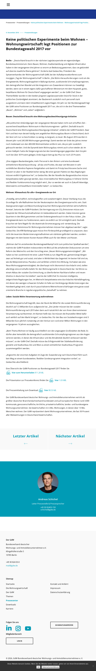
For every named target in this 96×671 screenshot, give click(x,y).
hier (60, 380)
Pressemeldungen (23, 23)
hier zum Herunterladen (27, 372)
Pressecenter (10, 23)
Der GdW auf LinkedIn (9, 628)
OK (38, 667)
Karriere (9, 608)
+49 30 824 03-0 (13, 562)
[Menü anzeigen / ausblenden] (8, 4)
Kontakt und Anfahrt (59, 584)
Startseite (10, 584)
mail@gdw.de (12, 565)
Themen (9, 596)
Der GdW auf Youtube (27, 628)
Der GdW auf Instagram (18, 628)
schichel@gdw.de (48, 509)
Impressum (55, 588)
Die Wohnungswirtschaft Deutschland (75, 5)
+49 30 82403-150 (48, 507)
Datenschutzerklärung (60, 592)
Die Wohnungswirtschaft (17, 588)
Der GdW (10, 592)
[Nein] (93, 666)
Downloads (11, 604)
